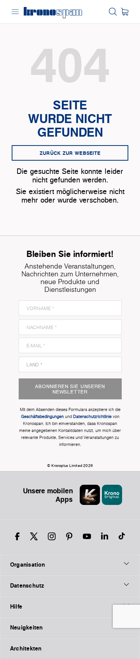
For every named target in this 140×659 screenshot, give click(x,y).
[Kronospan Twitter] (34, 536)
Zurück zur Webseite (70, 152)
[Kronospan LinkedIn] (104, 536)
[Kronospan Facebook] (17, 536)
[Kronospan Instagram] (52, 536)
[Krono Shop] (124, 12)
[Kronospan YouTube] (87, 536)
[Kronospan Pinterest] (69, 536)
